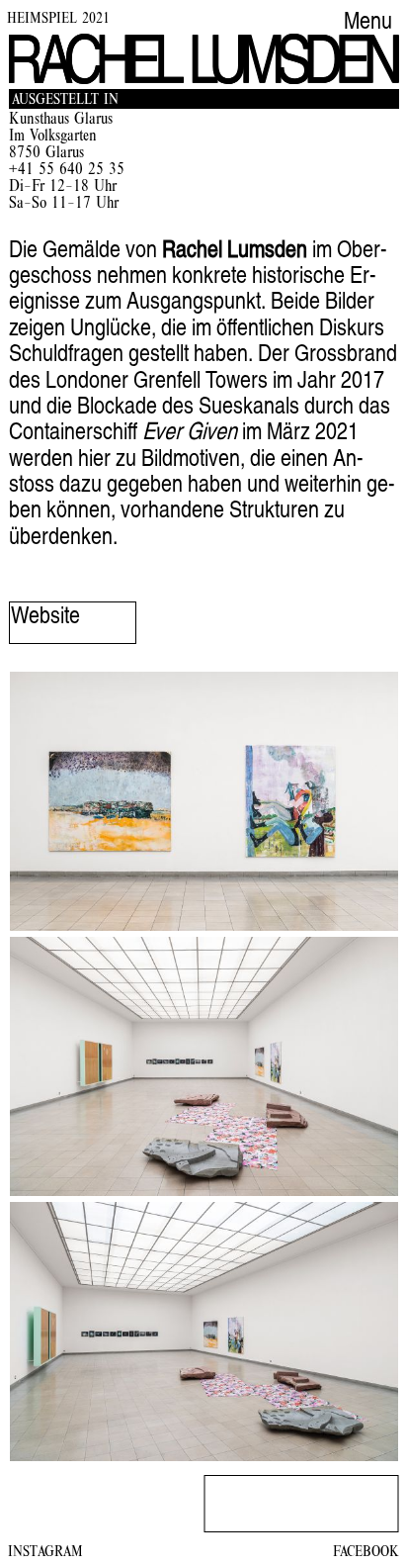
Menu (368, 24)
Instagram (45, 1553)
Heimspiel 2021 (58, 20)
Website (45, 618)
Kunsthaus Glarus (61, 120)
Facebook (366, 1553)
